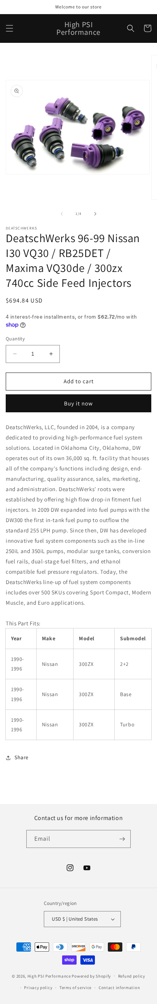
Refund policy (131, 976)
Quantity (15, 338)
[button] (9, 28)
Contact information (119, 987)
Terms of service (75, 987)
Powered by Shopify (91, 975)
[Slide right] (95, 213)
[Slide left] (61, 213)
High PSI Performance (49, 975)
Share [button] (21, 757)
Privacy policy (38, 987)
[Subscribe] (122, 839)
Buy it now (78, 403)
